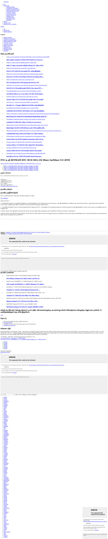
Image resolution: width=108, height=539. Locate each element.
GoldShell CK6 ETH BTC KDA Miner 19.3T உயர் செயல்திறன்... (25, 111)
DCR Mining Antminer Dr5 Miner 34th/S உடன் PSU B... (23, 278)
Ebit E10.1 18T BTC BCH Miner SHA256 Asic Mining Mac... (25, 77)
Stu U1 (8, 339)
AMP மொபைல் (22, 338)
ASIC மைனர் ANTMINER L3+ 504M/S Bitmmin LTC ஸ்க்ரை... (25, 284)
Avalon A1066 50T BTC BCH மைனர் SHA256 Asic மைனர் (24, 150)
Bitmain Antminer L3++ (32, 339)
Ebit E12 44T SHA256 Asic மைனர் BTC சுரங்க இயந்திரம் (23, 71)
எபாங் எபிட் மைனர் (10, 12)
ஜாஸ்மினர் (8, 20)
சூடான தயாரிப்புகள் (5, 338)
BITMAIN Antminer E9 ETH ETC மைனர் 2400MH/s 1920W (24, 307)
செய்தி (5, 21)
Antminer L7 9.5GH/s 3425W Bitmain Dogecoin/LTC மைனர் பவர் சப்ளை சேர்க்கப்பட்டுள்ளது (28, 232)
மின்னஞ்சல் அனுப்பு (5, 352)
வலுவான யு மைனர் (11, 13)
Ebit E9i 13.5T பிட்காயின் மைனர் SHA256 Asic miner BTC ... (24, 88)
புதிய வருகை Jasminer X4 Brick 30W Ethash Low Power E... (24, 59)
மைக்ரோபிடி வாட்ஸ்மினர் (12, 8)
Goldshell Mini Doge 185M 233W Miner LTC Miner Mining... (25, 133)
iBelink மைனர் (10, 16)
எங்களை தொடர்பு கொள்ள (10, 24)
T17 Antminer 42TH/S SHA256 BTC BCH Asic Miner (19, 233)
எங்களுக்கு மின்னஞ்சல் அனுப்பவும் (9, 186)
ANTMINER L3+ (14, 339)
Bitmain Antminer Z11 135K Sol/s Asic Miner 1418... (22, 301)
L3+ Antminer (22, 339)
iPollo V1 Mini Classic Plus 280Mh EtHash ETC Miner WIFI (24, 65)
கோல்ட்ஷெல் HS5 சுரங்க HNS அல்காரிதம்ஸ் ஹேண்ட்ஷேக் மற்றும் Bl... (26, 116)
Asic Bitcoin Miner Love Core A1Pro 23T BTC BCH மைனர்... (25, 94)
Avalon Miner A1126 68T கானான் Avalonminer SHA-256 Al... (25, 139)
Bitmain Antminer (10, 7)
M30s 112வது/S (42, 339)
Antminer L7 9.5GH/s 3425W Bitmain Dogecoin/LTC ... (23, 290)
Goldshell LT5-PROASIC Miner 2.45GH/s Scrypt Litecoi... (24, 122)
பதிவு (2, 315)
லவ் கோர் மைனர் (10, 17)
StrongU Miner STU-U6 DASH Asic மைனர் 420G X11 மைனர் (24, 99)
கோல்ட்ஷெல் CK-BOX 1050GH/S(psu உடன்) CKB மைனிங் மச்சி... (25, 128)
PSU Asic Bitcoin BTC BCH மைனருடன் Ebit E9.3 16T (22, 82)
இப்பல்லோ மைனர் (10, 18)
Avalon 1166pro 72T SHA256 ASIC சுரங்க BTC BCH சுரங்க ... (25, 145)
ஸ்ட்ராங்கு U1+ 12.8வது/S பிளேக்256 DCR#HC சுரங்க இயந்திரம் (25, 105)
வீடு (4, 4)
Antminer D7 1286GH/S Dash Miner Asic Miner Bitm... (23, 295)
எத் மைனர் (3, 339)
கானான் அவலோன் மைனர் (12, 9)
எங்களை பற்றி (7, 22)
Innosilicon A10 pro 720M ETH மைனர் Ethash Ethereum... (24, 156)
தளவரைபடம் (14, 338)
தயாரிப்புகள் (6, 5)
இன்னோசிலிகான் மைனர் (12, 11)
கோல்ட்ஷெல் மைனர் (11, 14)
